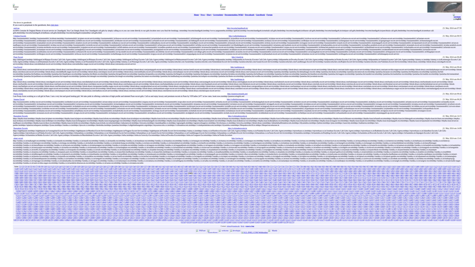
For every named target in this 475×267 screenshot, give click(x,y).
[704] (92, 182)
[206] (430, 169)
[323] (87, 173)
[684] (444, 180)
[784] (21, 184)
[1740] (342, 209)
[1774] (92, 211)
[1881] (257, 213)
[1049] (423, 189)
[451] (242, 175)
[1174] (233, 193)
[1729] (280, 209)
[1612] (58, 207)
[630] (190, 180)
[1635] (189, 207)
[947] (341, 187)
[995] (120, 189)
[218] (40, 171)
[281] (336, 171)
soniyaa (16, 28)
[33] (130, 167)
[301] (430, 171)
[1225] (75, 195)
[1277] (371, 195)
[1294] (24, 198)
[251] (195, 171)
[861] (383, 184)
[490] (425, 175)
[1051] (434, 189)
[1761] (18, 211)
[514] (92, 178)
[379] (350, 173)
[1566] (240, 204)
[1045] (400, 189)
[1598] (422, 204)
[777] (435, 182)
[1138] (33, 193)
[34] (134, 167)
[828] (228, 184)
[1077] (138, 191)
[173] (275, 169)
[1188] (311, 193)
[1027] (298, 189)
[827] (223, 184)
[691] (31, 182)
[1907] (405, 213)
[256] (219, 171)
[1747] (382, 209)
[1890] (308, 213)
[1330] (228, 198)
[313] (40, 173)
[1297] (41, 198)
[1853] (98, 213)
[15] (63, 167)
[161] (218, 169)
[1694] (81, 209)
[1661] (337, 207)
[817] (176, 184)
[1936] (126, 215)
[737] (247, 182)
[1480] (194, 202)
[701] (78, 182)
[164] (233, 169)
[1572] (274, 204)
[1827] (393, 211)
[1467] (120, 202)
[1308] (103, 198)
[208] (439, 169)
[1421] (302, 200)
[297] (411, 171)
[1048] (417, 189)
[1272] (342, 195)
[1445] (439, 200)
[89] (338, 167)
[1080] (155, 191)
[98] (371, 167)
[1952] (217, 215)
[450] (237, 175)
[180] (308, 169)
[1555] (177, 204)
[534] (186, 178)
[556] (289, 178)
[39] (152, 167)
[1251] (223, 195)
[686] (453, 180)
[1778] (115, 211)
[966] (430, 187)
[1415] (268, 200)
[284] (350, 171)
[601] (54, 180)
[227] (82, 171)
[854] (350, 184)
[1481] (200, 202)
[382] (364, 173)
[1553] (166, 204)
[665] (355, 180)
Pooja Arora (18, 94)
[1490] (251, 202)
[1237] (143, 195)
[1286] (422, 195)
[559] (303, 178)
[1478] (183, 202)
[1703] (132, 209)
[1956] (240, 215)
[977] (36, 189)
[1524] (445, 202)
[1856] (115, 213)
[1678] (433, 207)
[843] (298, 184)
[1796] (217, 211)
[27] (108, 167)
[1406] (217, 200)
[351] (218, 173)
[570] (355, 178)
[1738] (331, 209)
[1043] (389, 189)
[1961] (268, 215)
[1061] (46, 191)
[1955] (234, 215)
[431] (148, 175)
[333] (134, 173)
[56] (215, 167)
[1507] (348, 202)
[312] (35, 173)
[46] (178, 167)
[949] (350, 187)
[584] (421, 178)
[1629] (154, 207)
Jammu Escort (18, 99)
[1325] (200, 198)
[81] (308, 167)
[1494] (274, 202)
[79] (301, 167)
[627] (176, 180)
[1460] (81, 202)
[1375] (41, 200)
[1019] (252, 189)
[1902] (377, 213)
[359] (256, 173)
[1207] (418, 193)
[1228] (92, 195)
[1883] (268, 213)
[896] (101, 187)
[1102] (279, 191)
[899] (115, 187)
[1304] (81, 198)
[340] (167, 173)
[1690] (58, 209)
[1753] (416, 209)
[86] (327, 167)
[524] (139, 178)
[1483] (211, 202)
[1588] (365, 204)
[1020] (258, 189)
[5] (31, 167)
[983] (64, 189)
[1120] (378, 191)
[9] (42, 167)
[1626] (137, 207)
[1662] (342, 207)
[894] (92, 187)
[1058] (29, 191)
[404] (21, 175)
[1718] (217, 209)
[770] (402, 182)
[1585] (348, 204)
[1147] (83, 193)
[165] (237, 169)
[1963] (280, 215)
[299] (421, 171)
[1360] (399, 198)
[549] (256, 178)
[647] (270, 180)
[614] (115, 180)
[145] (143, 169)
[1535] (64, 204)
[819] (186, 184)
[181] (312, 169)
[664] (350, 180)
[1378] (58, 200)
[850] (331, 184)
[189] (350, 169)
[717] (153, 182)
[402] (458, 173)
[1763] (29, 211)
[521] (124, 178)
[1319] (166, 198)
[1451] (29, 202)
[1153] (116, 193)
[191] (359, 169)
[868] (416, 184)
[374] (327, 173)
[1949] (200, 215)
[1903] (382, 213)
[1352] (354, 198)
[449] (233, 175)
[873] (439, 184)
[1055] (457, 189)
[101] (384, 167)
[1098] (257, 191)
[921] (218, 187)
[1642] (228, 207)
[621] (148, 180)
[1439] (405, 200)
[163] (228, 169)
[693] (40, 182)
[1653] (291, 207)
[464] (303, 175)
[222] (59, 171)
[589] (444, 178)
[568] (345, 178)
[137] (106, 169)
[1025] (286, 189)
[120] (26, 169)
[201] (406, 169)
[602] (59, 180)
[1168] (200, 193)
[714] (139, 182)
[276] (313, 171)
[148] (157, 169)
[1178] (256, 193)
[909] (162, 187)
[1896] (342, 213)
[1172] (222, 193)
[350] (214, 173)
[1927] (75, 215)
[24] (97, 167)
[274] (303, 171)
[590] (449, 178)
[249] (186, 171)
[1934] (115, 215)
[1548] (138, 204)
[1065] (69, 191)
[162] (223, 169)
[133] (87, 169)
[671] (383, 180)
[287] (364, 171)
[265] (261, 171)
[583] (416, 178)
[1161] (161, 193)
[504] (45, 178)
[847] (317, 184)
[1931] (98, 215)
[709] (115, 182)
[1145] (72, 193)
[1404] (206, 200)
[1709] (166, 209)
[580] (402, 178)
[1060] (41, 191)
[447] (223, 175)
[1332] (240, 198)
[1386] (103, 200)
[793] (63, 184)
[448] (228, 175)
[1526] (456, 202)
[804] (115, 184)
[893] (87, 187)
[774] (421, 182)
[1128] (423, 191)
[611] (101, 180)
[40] (156, 167)
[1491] (257, 202)
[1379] (64, 200)
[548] (251, 178)
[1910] (422, 213)
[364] (280, 173)
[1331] (234, 198)
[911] (172, 187)
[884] (45, 187)
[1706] (149, 209)
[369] (303, 173)
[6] (34, 167)
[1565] (234, 204)
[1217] (29, 195)
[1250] (217, 195)
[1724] (251, 209)
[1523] (439, 202)
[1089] (206, 191)
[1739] (337, 209)
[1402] (194, 200)
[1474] (160, 202)
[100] (380, 167)
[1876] (229, 213)
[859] (374, 184)
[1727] (268, 209)
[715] (143, 182)
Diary (209, 15)
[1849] (75, 213)
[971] (453, 187)
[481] (383, 175)
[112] (436, 167)
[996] (125, 189)
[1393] (143, 200)
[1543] (109, 204)
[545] (237, 178)
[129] (68, 169)
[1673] (405, 207)
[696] (54, 182)
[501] (31, 178)
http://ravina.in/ (237, 138)
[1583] (337, 204)
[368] (298, 173)
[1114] (346, 191)
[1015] (229, 189)
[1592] (388, 204)
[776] (430, 182)
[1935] (120, 215)
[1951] (211, 215)
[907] (153, 187)
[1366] (433, 198)
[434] (162, 175)
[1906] (399, 213)
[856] (359, 184)
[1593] (394, 204)
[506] (54, 178)
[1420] (297, 200)
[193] (369, 169)
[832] (247, 184)
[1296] (35, 198)
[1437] (393, 200)
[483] (392, 175)
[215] (26, 171)
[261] (242, 171)
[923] (228, 187)
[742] (270, 182)
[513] (87, 178)
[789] (45, 184)
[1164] (178, 193)
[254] (209, 171)
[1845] (52, 213)
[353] (228, 173)
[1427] (337, 200)
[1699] (109, 209)
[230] (96, 171)
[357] (247, 173)
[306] (454, 171)
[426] (124, 175)
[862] (388, 184)
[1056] (18, 191)
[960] (402, 187)
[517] (106, 178)
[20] (82, 167)
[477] (364, 175)
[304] (444, 171)
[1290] (445, 195)
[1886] (285, 213)
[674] (397, 180)
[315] (49, 173)
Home (196, 15)
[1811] (302, 211)
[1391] (132, 200)
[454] (256, 175)
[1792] (194, 211)
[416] (77, 175)
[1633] (177, 207)
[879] (21, 187)
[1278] (377, 195)
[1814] (319, 211)
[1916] (456, 213)
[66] (253, 167)
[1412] (251, 200)
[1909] (416, 213)
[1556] (183, 204)
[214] (21, 171)
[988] (87, 189)
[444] (209, 175)
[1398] (172, 200)
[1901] (371, 213)
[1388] (115, 200)
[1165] (183, 193)
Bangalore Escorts (20, 116)
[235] (120, 171)
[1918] (24, 215)
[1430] (354, 200)
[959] (397, 187)
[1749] (393, 209)
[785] (26, 184)
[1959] (257, 215)
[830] (237, 184)
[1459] (75, 202)
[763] (369, 182)
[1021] (263, 189)
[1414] (263, 200)
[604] (68, 180)
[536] (195, 178)
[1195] (350, 193)
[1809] (291, 211)
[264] (256, 171)
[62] (238, 167)
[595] (26, 180)
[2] (23, 167)
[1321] (177, 198)
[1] (20, 167)
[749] (303, 182)
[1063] (58, 191)
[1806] (274, 211)
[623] (157, 180)
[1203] (395, 193)
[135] (96, 169)
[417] (82, 175)
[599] (45, 180)
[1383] (86, 200)
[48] (186, 167)
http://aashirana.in (237, 67)
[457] (270, 175)
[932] (270, 187)
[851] (336, 184)
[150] (167, 169)
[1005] (173, 189)
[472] (341, 175)
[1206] (412, 193)
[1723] (246, 209)
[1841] (29, 213)
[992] (106, 189)
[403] (16, 175)
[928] (251, 187)
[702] (82, 182)
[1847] (64, 213)
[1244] (183, 195)
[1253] (234, 195)
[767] (388, 182)
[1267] (314, 195)
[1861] (143, 213)
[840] (284, 184)
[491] (430, 175)
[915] (190, 187)
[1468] (126, 202)
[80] (305, 167)
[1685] (29, 209)
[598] (40, 180)
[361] (265, 173)
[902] (129, 187)
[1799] (234, 211)
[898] (110, 187)
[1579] (314, 204)
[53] (204, 167)
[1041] (377, 189)
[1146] (78, 193)
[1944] (172, 215)
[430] (143, 175)
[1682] (456, 207)
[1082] (166, 191)
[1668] (376, 207)
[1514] (388, 202)
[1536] (69, 204)
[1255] (246, 195)
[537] (200, 178)
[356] (242, 173)
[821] (195, 184)
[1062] (52, 191)
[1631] (166, 207)
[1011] (207, 189)
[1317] (154, 198)
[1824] (376, 211)
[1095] (240, 191)
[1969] (314, 215)
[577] (388, 178)
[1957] (246, 215)
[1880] (251, 213)
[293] (393, 171)
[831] (242, 184)
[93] (353, 167)
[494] (444, 175)
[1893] (325, 213)
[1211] (441, 193)
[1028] (303, 189)
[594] (21, 180)
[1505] (337, 202)
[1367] (439, 198)
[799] (92, 184)
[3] (26, 167)
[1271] (337, 195)
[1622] (115, 207)
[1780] (126, 211)
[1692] (69, 209)
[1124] (401, 191)
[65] (249, 167)
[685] (449, 180)
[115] (449, 167)
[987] (83, 189)
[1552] (160, 204)
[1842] (35, 213)
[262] (247, 171)
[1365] (428, 198)
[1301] (64, 198)
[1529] (29, 204)
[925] (237, 187)
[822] (200, 184)
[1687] (41, 209)
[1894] (331, 213)
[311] (31, 173)
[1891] (314, 213)
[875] (449, 184)
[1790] (183, 211)
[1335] (257, 198)
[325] (96, 173)
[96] (364, 167)
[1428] (342, 200)
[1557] (189, 204)
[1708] (160, 209)
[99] (375, 167)
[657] (317, 180)
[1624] (126, 207)
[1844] (46, 213)
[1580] (320, 204)
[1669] (382, 207)
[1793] (200, 211)
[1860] (138, 213)
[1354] (365, 198)
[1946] (183, 215)
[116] (454, 167)
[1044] (394, 189)
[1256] (251, 195)
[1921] (41, 215)
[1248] (206, 195)
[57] (219, 167)
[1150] (100, 193)
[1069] (92, 191)
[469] (327, 175)
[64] (245, 167)
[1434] (376, 200)
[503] (40, 178)
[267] (270, 171)
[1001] (150, 189)
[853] (345, 184)
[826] (218, 184)
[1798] (229, 211)
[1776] (103, 211)
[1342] (297, 198)
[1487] (234, 202)
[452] (247, 175)
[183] (322, 169)
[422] (106, 175)
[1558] (194, 204)
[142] (129, 169)
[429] (139, 175)
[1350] (342, 198)
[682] (435, 180)
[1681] (450, 207)
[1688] (46, 209)
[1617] (86, 207)
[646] (265, 180)
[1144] (66, 193)
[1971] (325, 215)
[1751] (405, 209)
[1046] (406, 189)
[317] (59, 173)
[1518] (411, 202)
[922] (223, 187)
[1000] (144, 189)
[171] (265, 169)
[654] (303, 180)
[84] (319, 167)
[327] (106, 173)
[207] (435, 169)
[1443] (428, 200)
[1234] (126, 195)
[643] (251, 180)
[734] (233, 182)
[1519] (416, 202)
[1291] (450, 195)
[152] (176, 169)
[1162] (167, 193)
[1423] (314, 200)
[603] (63, 180)
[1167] (194, 193)
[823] (204, 184)
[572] (364, 178)
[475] (355, 175)
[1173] (228, 193)
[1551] (155, 204)
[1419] (291, 200)
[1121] (384, 191)
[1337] (268, 198)
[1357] (382, 198)
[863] (392, 184)
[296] (407, 171)
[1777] (109, 211)
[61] (234, 167)
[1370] (456, 198)
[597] (35, 180)
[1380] (69, 200)
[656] (312, 180)
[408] (40, 175)
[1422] (308, 200)
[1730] (285, 209)
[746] (289, 182)
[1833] (428, 211)
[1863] (155, 213)
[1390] (126, 200)
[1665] (359, 207)
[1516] (399, 202)
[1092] (223, 191)
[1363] (416, 198)
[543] (228, 178)
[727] (200, 182)
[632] (200, 180)
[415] (73, 175)
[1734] (308, 209)
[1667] (371, 207)
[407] (35, 175)
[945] (331, 187)
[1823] (371, 211)
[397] (435, 173)
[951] (359, 187)
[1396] (160, 200)
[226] (78, 171)
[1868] (183, 213)
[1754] (422, 209)
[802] (106, 184)
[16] (67, 167)
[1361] (405, 198)
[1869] (189, 213)
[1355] (371, 198)
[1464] (103, 202)
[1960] (263, 215)
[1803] (257, 211)
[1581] (325, 204)
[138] (110, 169)
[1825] (382, 211)
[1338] (274, 198)
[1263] (291, 195)
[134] (92, 169)
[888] (63, 187)
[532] (176, 178)
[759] (350, 182)
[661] (336, 180)
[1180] (267, 193)
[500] (26, 178)
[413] (63, 175)
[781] (453, 182)
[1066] (75, 191)
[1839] (18, 213)
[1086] (189, 191)
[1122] (389, 191)
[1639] (211, 207)
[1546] (126, 204)
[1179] (261, 193)
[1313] (132, 198)
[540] (214, 178)
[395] (425, 173)
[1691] (64, 209)
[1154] (122, 193)
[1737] (325, 209)
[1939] (143, 215)
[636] (218, 180)
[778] (439, 182)
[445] (214, 175)
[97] (368, 167)
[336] (148, 173)
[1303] (75, 198)
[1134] (456, 191)
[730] (214, 182)
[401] (453, 173)
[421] (101, 175)
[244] (162, 171)
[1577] (303, 204)
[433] (157, 175)
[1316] (149, 198)
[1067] (81, 191)
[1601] (439, 204)
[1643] (234, 207)
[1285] (416, 195)
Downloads (249, 15)
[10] (45, 167)
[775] (425, 182)
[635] (214, 180)
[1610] (46, 207)
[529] (162, 178)
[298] (416, 171)
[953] (369, 187)
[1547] (132, 204)
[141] (124, 169)
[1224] (69, 195)
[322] (82, 173)
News (203, 15)
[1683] (18, 209)
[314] (45, 173)
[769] (397, 182)
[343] (181, 173)
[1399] (177, 200)
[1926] (69, 215)
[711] (125, 182)
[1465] (109, 202)
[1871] (200, 213)
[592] (458, 178)
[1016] (235, 189)
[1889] (303, 213)
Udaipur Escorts (19, 36)
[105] (403, 167)
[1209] (429, 193)
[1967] (303, 215)
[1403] (200, 200)
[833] (251, 184)
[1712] (183, 209)
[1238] (149, 195)
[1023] (275, 189)
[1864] (160, 213)
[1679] (439, 207)
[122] (35, 169)
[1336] (263, 198)
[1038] (360, 189)
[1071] (103, 191)
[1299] (52, 198)
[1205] (407, 193)
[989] (92, 189)
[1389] (120, 200)
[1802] (251, 211)
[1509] (359, 202)
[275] (308, 171)
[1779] (120, 211)
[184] (327, 169)
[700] (73, 182)
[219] (45, 171)
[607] (82, 180)
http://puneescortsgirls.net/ (237, 94)
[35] (138, 167)
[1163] (172, 193)
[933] (275, 187)
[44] (171, 167)
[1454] (46, 202)
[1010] (201, 189)
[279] (327, 171)
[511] (78, 178)
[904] (139, 187)
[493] (439, 175)
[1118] (367, 191)
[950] (355, 187)
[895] (96, 187)
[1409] (234, 200)
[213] (16, 171)
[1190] (322, 193)
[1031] (320, 189)
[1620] (103, 207)
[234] (115, 171)
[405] (26, 175)
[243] (157, 171)
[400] (449, 173)
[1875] (223, 213)
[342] (176, 173)
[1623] (120, 207)
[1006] (178, 189)
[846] (312, 184)
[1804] (263, 211)
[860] (378, 184)
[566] (336, 178)
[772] (411, 182)
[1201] (384, 193)
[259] (233, 171)
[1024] (281, 189)
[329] (115, 173)
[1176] (245, 193)
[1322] (183, 198)
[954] (374, 187)
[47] (182, 167)
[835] (261, 184)
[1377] (52, 200)
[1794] (206, 211)
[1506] (342, 202)
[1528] (24, 204)
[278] (322, 171)
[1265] (303, 195)
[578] (392, 178)
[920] (214, 187)
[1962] (274, 215)
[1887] (291, 213)
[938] (298, 187)
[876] (453, 184)
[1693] (75, 209)
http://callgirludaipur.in (237, 36)
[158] (204, 169)
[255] (214, 171)
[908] (157, 187)
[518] (110, 178)
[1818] (342, 211)
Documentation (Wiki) (234, 15)
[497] (458, 175)
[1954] (229, 215)
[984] (69, 189)
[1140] (44, 193)
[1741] (348, 209)
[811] (148, 184)
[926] (242, 187)
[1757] (439, 209)
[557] (294, 178)
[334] (139, 173)
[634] (209, 180)
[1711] (177, 209)
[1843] (41, 213)
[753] (322, 182)
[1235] (132, 195)
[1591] (382, 204)
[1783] (143, 211)
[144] (139, 169)
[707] (106, 182)
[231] (101, 171)
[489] (421, 175)
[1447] (450, 200)
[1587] (359, 204)
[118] (17, 169)
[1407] (223, 200)
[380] (355, 173)
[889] (68, 187)
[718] (157, 182)
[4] (28, 167)
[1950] (206, 215)
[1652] (285, 207)
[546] (242, 178)
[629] (186, 180)
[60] (230, 167)
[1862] (149, 213)
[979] (45, 189)
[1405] (211, 200)
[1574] (285, 204)
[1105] (296, 191)
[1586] (354, 204)
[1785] (155, 211)
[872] (435, 184)
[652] (294, 180)
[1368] (445, 198)
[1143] (61, 193)
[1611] (52, 207)
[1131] (439, 191)
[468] (322, 175)
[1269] (325, 195)
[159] (209, 169)
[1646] (251, 207)
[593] (16, 180)
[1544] (115, 204)
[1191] (328, 193)
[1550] (149, 204)
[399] (444, 173)
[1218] (35, 195)
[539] (209, 178)
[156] (195, 169)
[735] (237, 182)
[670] (378, 180)
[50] (193, 167)
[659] (327, 180)
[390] (402, 173)
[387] (388, 173)
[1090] (211, 191)
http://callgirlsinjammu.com (237, 99)
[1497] (291, 202)
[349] (209, 173)
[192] (364, 169)
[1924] (58, 215)
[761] (359, 182)
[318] (63, 173)
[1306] (92, 198)
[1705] (143, 209)
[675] (402, 180)
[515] (96, 178)
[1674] (411, 207)
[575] (378, 178)
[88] (334, 167)
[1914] (445, 213)
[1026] (292, 189)
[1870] (194, 213)
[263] (251, 171)
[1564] (229, 204)
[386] (383, 173)
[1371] (18, 200)
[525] (143, 178)
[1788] (172, 211)
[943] (322, 187)
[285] (355, 171)
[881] (31, 187)
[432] (153, 175)
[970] (449, 187)
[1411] (246, 200)
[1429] (348, 200)
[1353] (359, 198)
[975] (26, 189)
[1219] (41, 195)
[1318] (160, 198)
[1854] (103, 213)
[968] (439, 187)
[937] (294, 187)
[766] (383, 182)
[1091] (217, 191)
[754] (327, 182)
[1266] (308, 195)
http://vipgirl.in (237, 57)
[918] (204, 187)
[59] (227, 167)
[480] (378, 175)
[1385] (98, 200)
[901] (125, 187)
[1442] (422, 200)
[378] (345, 173)
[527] (153, 178)
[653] (298, 180)
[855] (355, 184)
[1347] (325, 198)
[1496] (285, 202)
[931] (265, 187)
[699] (68, 182)
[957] (388, 187)
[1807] (280, 211)
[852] (341, 184)
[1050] (428, 189)
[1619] (98, 207)
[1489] (246, 202)
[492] (435, 175)
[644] (256, 180)
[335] (143, 173)
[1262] (285, 195)
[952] (364, 187)
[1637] (200, 207)
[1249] (211, 195)
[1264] (297, 195)
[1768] (58, 211)
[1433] (371, 200)
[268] (275, 171)
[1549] (143, 204)
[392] (411, 173)
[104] (398, 167)
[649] (280, 180)
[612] (106, 180)
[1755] (428, 209)
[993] (111, 189)
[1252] (229, 195)
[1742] (354, 209)
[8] (39, 167)
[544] (233, 178)
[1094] (234, 191)
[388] (392, 173)
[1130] (434, 191)
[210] (449, 169)
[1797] (223, 211)
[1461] (86, 202)
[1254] (240, 195)
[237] (129, 171)
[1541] (98, 204)
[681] (430, 180)
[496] (453, 175)
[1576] (297, 204)
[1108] (313, 191)
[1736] (319, 209)
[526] (148, 178)
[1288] (433, 195)
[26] (104, 167)
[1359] (393, 198)
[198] (392, 169)
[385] (378, 173)
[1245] (189, 195)
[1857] (120, 213)
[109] (422, 167)
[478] (369, 175)
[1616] (80, 207)
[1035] (343, 189)
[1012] (212, 189)
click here (54, 25)
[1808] (285, 211)
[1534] (58, 204)
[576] (383, 178)
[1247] (200, 195)
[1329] (223, 198)
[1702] (126, 209)
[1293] (18, 198)
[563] (322, 178)
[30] (119, 167)
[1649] (268, 207)
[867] (411, 184)
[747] (294, 182)
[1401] (189, 200)
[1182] (278, 193)
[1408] (229, 200)
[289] (374, 171)
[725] (190, 182)
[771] (406, 182)
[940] (308, 187)
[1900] (365, 213)
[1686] (35, 209)
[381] (359, 173)
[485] (402, 175)
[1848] (69, 213)
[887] (59, 187)
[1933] (109, 215)
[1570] (263, 204)
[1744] (365, 209)
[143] (134, 169)
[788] (40, 184)
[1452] (35, 202)
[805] (120, 184)
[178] (298, 169)
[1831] (416, 211)
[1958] (251, 215)
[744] (280, 182)
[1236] (138, 195)
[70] (267, 167)
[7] (37, 167)
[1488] (240, 202)
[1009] (195, 189)
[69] (264, 167)
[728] (204, 182)
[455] (261, 175)
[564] (327, 178)
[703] (87, 182)
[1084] (177, 191)
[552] (270, 178)
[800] (96, 184)
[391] (406, 173)
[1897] (348, 213)
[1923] (52, 215)
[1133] (451, 191)
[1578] (308, 204)
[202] (411, 169)
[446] (218, 175)
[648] (275, 180)
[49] (189, 167)
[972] (458, 187)
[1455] (52, 202)
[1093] (229, 191)
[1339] (280, 198)
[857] (364, 184)
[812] (153, 184)
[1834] (433, 211)
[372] (317, 173)
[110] (427, 167)
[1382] (81, 200)
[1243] (177, 195)
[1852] (92, 213)
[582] (411, 178)
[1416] (274, 200)
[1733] (302, 209)
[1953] (223, 215)
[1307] (98, 198)
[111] (431, 167)
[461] (289, 175)
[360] (261, 173)
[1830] (411, 211)
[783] (16, 184)
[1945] (177, 215)
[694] (45, 182)
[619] (139, 180)
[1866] (172, 213)
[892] (82, 187)
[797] (82, 184)
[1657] (314, 207)
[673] (392, 180)
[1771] (75, 211)
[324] (92, 173)
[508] (63, 178)
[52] (201, 167)
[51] (197, 167)
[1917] (18, 215)
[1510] (365, 202)
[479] (374, 175)
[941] (312, 187)
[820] (190, 184)
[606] (78, 180)
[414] (68, 175)
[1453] (41, 202)
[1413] (257, 200)
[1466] (115, 202)
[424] (115, 175)
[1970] (320, 215)
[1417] (280, 200)
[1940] (149, 215)
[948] (345, 187)
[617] (129, 180)
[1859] (132, 213)
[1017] (241, 189)
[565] (331, 178)
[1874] (217, 213)
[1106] (302, 191)
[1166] (189, 193)
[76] (290, 167)
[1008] (190, 189)
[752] (317, 182)
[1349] (337, 198)
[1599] (428, 204)
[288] (369, 171)
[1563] (223, 204)
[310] (26, 173)
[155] (190, 169)
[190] (355, 169)
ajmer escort (18, 138)
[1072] (109, 191)
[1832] (422, 211)
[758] (345, 182)
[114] (445, 167)
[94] (356, 167)
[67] (256, 167)
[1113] (340, 191)
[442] (200, 175)
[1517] (405, 202)
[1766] (46, 211)
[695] (49, 182)
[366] (289, 173)
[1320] (172, 198)
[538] (204, 178)
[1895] (337, 213)
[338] (157, 173)
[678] (416, 180)
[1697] (98, 209)
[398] (439, 173)
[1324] (194, 198)
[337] (153, 173)
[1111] (329, 191)
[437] (176, 175)
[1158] (144, 193)
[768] (392, 182)
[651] (289, 180)
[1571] (268, 204)
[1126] (412, 191)
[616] (124, 180)
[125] (49, 169)
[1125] (406, 191)
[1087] (194, 191)
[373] (322, 173)
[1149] (94, 193)
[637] (223, 180)
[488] (416, 175)
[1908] (411, 213)
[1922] (46, 215)
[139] (115, 169)
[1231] (109, 195)
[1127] (417, 191)
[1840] (24, 213)
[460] (284, 175)
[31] (123, 167)
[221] (54, 171)
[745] (284, 182)
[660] (331, 180)
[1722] (240, 209)
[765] (378, 182)
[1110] (324, 191)
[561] (312, 178)
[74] (282, 167)
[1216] (24, 195)
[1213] (452, 193)
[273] (299, 171)
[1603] (450, 204)
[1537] (75, 204)
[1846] (58, 213)
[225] (73, 171)
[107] (412, 167)
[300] (425, 171)
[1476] (172, 202)
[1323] (189, 198)
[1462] (92, 202)
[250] (190, 171)
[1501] (314, 202)
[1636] (194, 207)
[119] (21, 169)
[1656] (308, 207)
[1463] (98, 202)
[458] (275, 175)
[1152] (111, 193)
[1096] (246, 191)
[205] (425, 169)
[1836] (445, 211)
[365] (284, 173)
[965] (425, 187)
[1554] (172, 204)
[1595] (405, 204)
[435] (167, 175)
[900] (120, 187)
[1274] (354, 195)
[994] (116, 189)
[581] (406, 178)
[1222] (58, 195)
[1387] (109, 200)
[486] (406, 175)
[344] (186, 173)
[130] (73, 169)
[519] (115, 178)
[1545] (120, 204)
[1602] (445, 204)
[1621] (109, 207)
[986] (78, 189)
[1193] (339, 193)
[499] (21, 178)
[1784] (149, 211)
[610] (96, 180)
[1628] (149, 207)
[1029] (309, 189)
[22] (89, 167)
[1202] (390, 193)
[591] (453, 178)
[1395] (155, 200)
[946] (336, 187)
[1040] (372, 189)
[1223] (64, 195)
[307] (458, 171)
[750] (308, 182)
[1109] (318, 191)
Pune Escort (18, 57)
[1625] (132, 207)
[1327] (211, 198)
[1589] (371, 204)
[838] (275, 184)
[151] (171, 169)
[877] (458, 184)
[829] (233, 184)
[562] (317, 178)
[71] (271, 167)
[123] (40, 169)
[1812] (308, 211)
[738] (251, 182)
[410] (49, 175)
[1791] (189, 211)
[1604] (456, 204)
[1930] (92, 215)
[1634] (183, 207)
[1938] (138, 215)
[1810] (297, 211)
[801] (101, 184)
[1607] (29, 207)
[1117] (362, 191)
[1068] (86, 191)
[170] (261, 169)
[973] (17, 189)
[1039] (366, 189)
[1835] (439, 211)
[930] (261, 187)
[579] (397, 178)
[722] (176, 182)
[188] (345, 169)
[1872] (206, 213)
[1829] (405, 211)
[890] (73, 187)
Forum (269, 15)
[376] (336, 173)
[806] (125, 184)
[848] (322, 184)
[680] (425, 180)
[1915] (450, 213)
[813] (157, 184)
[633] (204, 180)
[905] (143, 187)
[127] (59, 169)
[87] (330, 167)
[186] (336, 169)
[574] (374, 178)
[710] (120, 182)
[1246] (194, 195)
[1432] (365, 200)
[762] (364, 182)
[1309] (109, 198)
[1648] (263, 207)
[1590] (377, 204)
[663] (345, 180)
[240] (143, 171)
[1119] (373, 191)
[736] (242, 182)
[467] (317, 175)
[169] (256, 169)
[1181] (272, 193)
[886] (54, 187)
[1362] (411, 198)
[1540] (92, 204)
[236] (125, 171)
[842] (294, 184)
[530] (167, 178)
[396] (430, 173)
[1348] (331, 198)
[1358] (388, 198)
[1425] (325, 200)
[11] (48, 167)
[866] (406, 184)
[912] (176, 187)
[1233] (120, 195)
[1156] (133, 193)
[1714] (194, 209)
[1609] (41, 207)
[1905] (394, 213)
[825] (214, 184)
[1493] (268, 202)
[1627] (143, 207)
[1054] (451, 189)
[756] (336, 182)
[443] (204, 175)
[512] (82, 178)
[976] (31, 189)
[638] (228, 180)
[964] (421, 187)
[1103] (285, 191)
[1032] (326, 189)
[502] (35, 178)
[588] (439, 178)
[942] (317, 187)
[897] (106, 187)
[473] (345, 175)
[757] (341, 182)
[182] (317, 169)
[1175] (239, 193)
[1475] (166, 202)
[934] (280, 187)
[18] (74, 167)
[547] (247, 178)
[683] (439, 180)
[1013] (218, 189)
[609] (92, 180)
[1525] (450, 202)
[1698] (103, 209)
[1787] (166, 211)
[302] (435, 171)
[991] (102, 189)
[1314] (137, 198)
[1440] (411, 200)
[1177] (250, 193)
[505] (49, 178)
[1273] (348, 195)
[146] (148, 169)
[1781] (132, 211)
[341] (171, 173)
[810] (143, 184)
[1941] (155, 215)
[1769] (64, 211)
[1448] (456, 200)
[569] (350, 178)
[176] (289, 169)
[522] (129, 178)
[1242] (172, 195)
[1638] (206, 207)
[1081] (160, 191)
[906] (148, 187)
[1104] (291, 191)
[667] (364, 180)
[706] (101, 182)
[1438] (399, 200)
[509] (68, 178)
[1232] (115, 195)
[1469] (132, 202)
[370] (308, 173)
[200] (402, 169)
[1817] (337, 211)
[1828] (399, 211)
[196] (383, 169)
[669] (374, 180)
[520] (120, 178)
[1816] (331, 211)
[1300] (58, 198)
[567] (341, 178)
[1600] (433, 204)
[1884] (274, 213)
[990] (97, 189)
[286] (360, 171)
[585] (425, 178)
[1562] (217, 204)
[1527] (18, 204)
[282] (341, 171)
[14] (60, 167)
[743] (275, 182)
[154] (186, 169)
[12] (52, 167)
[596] (31, 180)
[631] (195, 180)
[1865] (166, 213)
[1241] (166, 195)
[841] (289, 184)
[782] (458, 182)
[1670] (388, 207)
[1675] (416, 207)
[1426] (331, 200)
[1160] (155, 193)
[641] (242, 180)
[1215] (18, 195)
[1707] (155, 209)
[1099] (263, 191)
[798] (87, 184)
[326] (101, 173)
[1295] (29, 198)
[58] (223, 167)
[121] (30, 169)
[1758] (445, 209)
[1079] (149, 191)
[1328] (217, 198)
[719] (162, 182)
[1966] (297, 215)
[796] (78, 184)
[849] (327, 184)
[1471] (143, 202)
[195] (378, 169)
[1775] (98, 211)
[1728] (274, 209)
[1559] (200, 204)
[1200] (378, 193)
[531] (171, 178)
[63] (241, 167)
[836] (265, 184)
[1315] (143, 198)
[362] (270, 173)
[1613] (63, 207)
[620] (143, 180)
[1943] (166, 215)
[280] (331, 171)
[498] (16, 178)
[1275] (359, 195)
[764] (374, 182)
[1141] (50, 193)
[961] (406, 187)
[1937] (132, 215)
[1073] (115, 191)
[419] (92, 175)
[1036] (349, 189)
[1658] (319, 207)
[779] (444, 182)
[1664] (354, 207)
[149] (162, 169)
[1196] (356, 193)
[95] (360, 167)
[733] (228, 182)
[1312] (126, 198)
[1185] (295, 193)
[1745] (371, 209)
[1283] (405, 195)
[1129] (428, 191)
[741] (265, 182)
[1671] (393, 207)
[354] (233, 173)
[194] (374, 169)
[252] (200, 171)
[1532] (46, 204)
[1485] (223, 202)
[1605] (18, 207)
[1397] (166, 200)
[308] (16, 173)
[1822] (365, 211)
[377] (341, 173)
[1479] (189, 202)
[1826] (388, 211)
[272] (294, 171)
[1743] (359, 209)
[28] (112, 167)
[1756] (433, 209)
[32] (126, 167)
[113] (440, 167)
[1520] (422, 202)
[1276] (365, 195)
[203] (416, 169)
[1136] (22, 193)
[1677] (428, 207)
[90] (342, 167)
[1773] (86, 211)
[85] (323, 167)
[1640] (217, 207)
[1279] (382, 195)
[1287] (428, 195)
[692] (35, 182)
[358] (251, 173)
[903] (134, 187)
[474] (350, 175)
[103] (394, 167)
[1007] (184, 189)
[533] (181, 178)
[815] (167, 184)
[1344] (308, 198)
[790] (49, 184)
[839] (280, 184)
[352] (223, 173)
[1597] (416, 204)
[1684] (24, 209)
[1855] (109, 213)
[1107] (307, 191)
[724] (186, 182)
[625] (167, 180)
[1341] (291, 198)
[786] (31, 184)
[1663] (348, 207)
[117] (458, 167)
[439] (186, 175)
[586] (430, 178)
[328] (110, 173)
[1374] (35, 200)
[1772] (81, 211)
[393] (416, 173)
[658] (322, 180)
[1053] (446, 189)
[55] (212, 167)
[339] (162, 173)
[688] (16, 182)
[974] (22, 189)
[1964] (285, 215)
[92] (349, 167)
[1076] (132, 191)
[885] (49, 187)
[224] (68, 171)
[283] (346, 171)
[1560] (206, 204)
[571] (359, 178)
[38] (149, 167)
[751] (312, 182)
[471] (336, 175)
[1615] (75, 207)
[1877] (234, 213)
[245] (167, 171)
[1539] (86, 204)
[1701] (120, 209)
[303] (440, 171)
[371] (312, 173)
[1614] (69, 207)
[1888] (297, 213)
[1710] (172, 209)
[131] (77, 169)
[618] (134, 180)
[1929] (86, 215)
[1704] (138, 209)
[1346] (319, 198)
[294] (397, 171)
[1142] (55, 193)
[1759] (450, 209)
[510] (73, 178)
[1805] (268, 211)
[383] (369, 173)
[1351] (348, 198)
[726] (195, 182)
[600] (49, 180)
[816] (171, 184)
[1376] (46, 200)
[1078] (143, 191)
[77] (293, 167)
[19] (78, 167)
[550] (261, 178)
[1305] (86, 198)
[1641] (223, 207)
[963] (416, 187)
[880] (26, 187)
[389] (397, 173)
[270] (284, 171)
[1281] (394, 195)
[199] (397, 169)
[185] (331, 169)
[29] (115, 167)
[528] (157, 178)
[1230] (103, 195)
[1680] (445, 207)
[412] (59, 175)
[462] (294, 175)
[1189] (317, 193)
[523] (134, 178)
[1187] (306, 193)
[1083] (172, 191)
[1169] (206, 193)
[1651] (280, 207)
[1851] (86, 213)
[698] (63, 182)
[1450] (24, 202)
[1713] (189, 209)
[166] (242, 169)
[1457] (64, 202)
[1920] (35, 215)
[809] (139, 184)
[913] (181, 187)
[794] (68, 184)
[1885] (280, 213)
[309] (21, 173)
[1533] (52, 204)
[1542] (103, 204)
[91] (345, 167)
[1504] (331, 202)
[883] (40, 187)
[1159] (150, 193)
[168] (251, 169)
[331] (124, 173)
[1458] (69, 202)
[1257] (257, 195)
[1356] (376, 198)
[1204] (401, 193)
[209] (444, 169)
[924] (233, 187)
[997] (130, 189)
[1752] (411, 209)
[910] (167, 187)
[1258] (263, 195)
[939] (303, 187)
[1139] (39, 193)
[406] (31, 175)
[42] (164, 167)
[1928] (81, 215)
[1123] (395, 191)
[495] (449, 175)
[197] (388, 169)
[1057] (24, 191)
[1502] (320, 202)
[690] (26, 182)
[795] (73, 184)
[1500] (308, 202)
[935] (284, 187)
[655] (308, 180)
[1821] (359, 211)
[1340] (285, 198)
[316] (54, 173)
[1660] (331, 207)
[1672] (399, 207)
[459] (280, 175)
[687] (458, 180)
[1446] (445, 200)
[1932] (103, 215)
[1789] (177, 211)
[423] (110, 175)
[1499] (303, 202)
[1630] (160, 207)
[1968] (308, 215)
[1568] (251, 204)
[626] (171, 180)
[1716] (206, 209)
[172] (270, 169)
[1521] (428, 202)
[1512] (376, 202)
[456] (265, 175)
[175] (284, 169)
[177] (294, 169)
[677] (411, 180)
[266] (266, 171)
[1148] (89, 193)
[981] (55, 189)
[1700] (115, 209)
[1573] (280, 204)
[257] (223, 171)
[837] (270, 184)
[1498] (297, 202)
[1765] (41, 211)
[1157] (139, 193)
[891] (78, 187)
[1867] (177, 213)
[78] (297, 167)
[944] (327, 187)
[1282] (399, 195)
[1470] (138, 202)
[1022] (269, 189)
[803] (110, 184)
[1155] (128, 193)
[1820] (354, 211)
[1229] (98, 195)
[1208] (424, 193)
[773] (416, 182)
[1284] (411, 195)
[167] (247, 169)
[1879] (246, 213)
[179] (303, 169)
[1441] (416, 200)
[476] (359, 175)
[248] (181, 171)
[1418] (285, 200)
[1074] (120, 191)
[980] (50, 189)
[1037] (354, 189)
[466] (312, 175)
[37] (145, 167)
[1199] (373, 193)
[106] (408, 167)
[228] (87, 171)
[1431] (359, 200)
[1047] (411, 189)
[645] (261, 180)
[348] (204, 173)
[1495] (280, 202)
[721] (171, 182)
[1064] (64, 191)
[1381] (75, 200)
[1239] (155, 195)
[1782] (138, 211)
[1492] (263, 202)
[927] (247, 187)
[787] (35, 184)
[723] (181, 182)
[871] (430, 184)
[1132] (445, 191)
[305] (449, 171)
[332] (129, 173)
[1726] (263, 209)
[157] (200, 169)
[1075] (126, 191)
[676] (406, 180)
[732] (223, 182)
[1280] (388, 195)
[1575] (291, 204)
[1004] (167, 189)
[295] (402, 171)
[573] (369, 178)
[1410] (240, 200)
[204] (421, 169)
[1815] (325, 211)
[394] (421, 173)
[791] (54, 184)
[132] (82, 169)
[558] (298, 178)
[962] (411, 187)
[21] (86, 167)
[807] (129, 184)
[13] (56, 167)
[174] (280, 169)
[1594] (399, 204)
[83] (316, 167)
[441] (195, 175)
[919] (209, 187)
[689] (21, 182)
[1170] (211, 193)
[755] (331, 182)
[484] (397, 175)
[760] (355, 182)
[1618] (92, 207)
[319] (68, 173)
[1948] (194, 215)
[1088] (200, 191)
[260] (237, 171)
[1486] (229, 202)
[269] (280, 171)
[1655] (302, 207)
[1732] (297, 209)
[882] (35, 187)
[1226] (81, 195)
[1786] (160, 211)
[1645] (246, 207)
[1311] (120, 198)
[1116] (356, 191)
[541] (218, 178)
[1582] (331, 204)
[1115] (351, 191)
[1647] (257, 207)
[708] (110, 182)
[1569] (257, 204)
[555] (284, 178)
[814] (162, 184)
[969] (444, 187)
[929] (256, 187)
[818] (181, 184)
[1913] (439, 213)
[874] (444, 184)
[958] (392, 187)
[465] (308, 175)
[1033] (332, 189)
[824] (209, 184)
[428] (134, 175)
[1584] (342, 204)
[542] (223, 178)
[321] (77, 173)
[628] (181, 180)
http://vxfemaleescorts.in (237, 116)
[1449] (18, 202)
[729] (209, 182)
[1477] (177, 202)
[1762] (24, 211)
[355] (237, 173)
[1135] (16, 193)
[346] (195, 173)
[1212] (446, 193)
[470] (331, 175)
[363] (275, 173)
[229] (92, 171)
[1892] (320, 213)
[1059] (35, 191)
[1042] (383, 189)
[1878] (240, 213)
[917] (200, 187)
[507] (59, 178)
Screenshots (218, 15)
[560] (308, 178)
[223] (63, 171)
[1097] (251, 191)
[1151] (105, 193)
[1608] (35, 207)
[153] (181, 169)
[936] (289, 187)
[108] (417, 167)
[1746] (376, 209)
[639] (233, 180)
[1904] (388, 213)
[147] (153, 169)
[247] (176, 171)
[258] (228, 171)
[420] (96, 175)
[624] (162, 180)
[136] (101, 169)
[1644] (240, 207)
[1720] (228, 209)
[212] (458, 169)
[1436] (388, 200)
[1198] (367, 193)
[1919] (29, 215)
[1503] (325, 202)
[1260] (274, 195)
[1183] (283, 193)
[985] (73, 189)
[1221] (52, 195)
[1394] (149, 200)
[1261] (280, 195)
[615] (120, 180)
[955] (378, 187)
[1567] (246, 204)
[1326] (206, 198)
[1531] (41, 204)
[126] (54, 169)
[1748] (388, 209)
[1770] (69, 211)
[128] (63, 169)
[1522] (433, 202)
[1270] (331, 195)
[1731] (291, 209)
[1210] (435, 193)
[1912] (433, 213)
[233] (110, 171)
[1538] (81, 204)
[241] (148, 171)
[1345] (314, 198)
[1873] (211, 213)
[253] (204, 171)
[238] (134, 171)
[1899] (359, 213)
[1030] (315, 189)
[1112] (335, 191)
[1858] (126, 213)
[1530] (35, 204)
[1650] (274, 207)
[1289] (439, 195)
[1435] (382, 200)
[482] (388, 175)
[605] (73, 180)
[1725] (257, 209)
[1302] (69, 198)
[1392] (138, 200)
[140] (120, 169)
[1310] (115, 198)
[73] (279, 167)
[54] (208, 167)
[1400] (183, 200)
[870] (425, 184)
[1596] (411, 204)
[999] (139, 189)
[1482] (206, 202)
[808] (134, 184)
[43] (167, 167)
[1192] (334, 193)
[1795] (211, 211)
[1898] (354, 213)
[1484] (217, 202)
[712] (129, 182)
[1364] (422, 198)
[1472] (149, 202)
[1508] (354, 202)
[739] (256, 182)
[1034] (337, 189)
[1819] (348, 211)
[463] (298, 175)
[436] (171, 175)
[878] (16, 187)
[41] (160, 167)
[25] (100, 167)
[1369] (450, 198)
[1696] (92, 209)
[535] (190, 178)
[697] (59, 182)
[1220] (46, 195)
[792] (59, 184)
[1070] (98, 191)
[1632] (172, 207)
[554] (280, 178)
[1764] (35, 211)
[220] (49, 171)
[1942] (160, 215)
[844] (303, 184)
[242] (153, 171)
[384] (374, 173)
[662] (341, 180)
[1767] (52, 211)
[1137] (27, 193)
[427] (129, 175)
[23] (93, 167)
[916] (195, 187)
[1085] (183, 191)
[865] (402, 184)
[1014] (224, 189)
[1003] (161, 189)
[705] (96, 182)
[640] (237, 180)
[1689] (52, 209)
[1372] (24, 200)
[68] (260, 167)
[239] (139, 171)
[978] (40, 189)
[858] (369, 184)
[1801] (246, 211)
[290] (378, 171)
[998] (134, 189)
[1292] (456, 195)
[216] (31, 171)
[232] (106, 171)
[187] (341, 169)
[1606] (24, 207)
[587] (435, 178)
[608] (87, 180)
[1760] (456, 209)
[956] (383, 187)
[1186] (300, 193)
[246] (172, 171)
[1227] (86, 195)
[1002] (155, 189)
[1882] (263, 213)
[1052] (440, 189)
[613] (110, 180)
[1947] (189, 215)
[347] (200, 173)
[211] (453, 169)
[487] (411, 175)
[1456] (58, 202)
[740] (261, 182)
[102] (389, 167)
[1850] (81, 213)
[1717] (211, 209)
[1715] (200, 209)
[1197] (361, 193)
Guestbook (260, 15)
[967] (435, 187)
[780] (449, 182)
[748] (298, 182)
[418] (87, 175)
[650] (284, 180)
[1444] (433, 200)
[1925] (64, 215)
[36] (141, 167)
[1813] (314, 211)
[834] (256, 184)
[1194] (345, 193)
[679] (421, 180)
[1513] (382, 202)
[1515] (393, 202)
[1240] (160, 195)
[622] (153, 180)
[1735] (314, 209)
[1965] (291, 215)
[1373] (29, 200)
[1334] (251, 198)
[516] (101, 178)
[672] (388, 180)
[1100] (268, 191)
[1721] (234, 209)
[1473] (155, 202)
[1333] (246, 198)
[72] (275, 167)
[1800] (240, 211)
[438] (181, 175)
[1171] (217, 193)
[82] (312, 167)
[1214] (458, 193)
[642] (247, 180)
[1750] (399, 209)
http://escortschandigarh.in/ (237, 28)
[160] (214, 169)
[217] (35, 171)
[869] (421, 184)
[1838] (456, 211)
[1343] (302, 198)
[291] (383, 171)
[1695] (86, 209)
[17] (71, 167)
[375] (331, 173)
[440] (190, 175)
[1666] (365, 207)
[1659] (325, 207)
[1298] (46, 198)
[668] (369, 180)
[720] (167, 182)
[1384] (92, 200)
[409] (45, 175)
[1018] (246, 189)
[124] (45, 169)
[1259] (268, 195)
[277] (317, 171)
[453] (251, 175)
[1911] (428, 213)
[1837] (450, 211)
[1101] (274, 191)
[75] (286, 167)
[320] (73, 173)
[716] (148, 182)
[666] (359, 180)
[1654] (297, 207)
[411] (54, 175)
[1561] (211, 204)
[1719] (223, 209)
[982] (59, 189)
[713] (134, 182)
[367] (294, 173)
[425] (120, 175)
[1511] (371, 202)
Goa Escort (17, 67)
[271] (289, 171)
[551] (265, 178)
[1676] (422, 207)
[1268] (320, 195)
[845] (308, 184)
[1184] (289, 193)
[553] (275, 178)
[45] (175, 167)
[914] (186, 187)
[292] (388, 171)
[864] (397, 184)
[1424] (319, 200)
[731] (218, 182)
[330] (120, 173)
